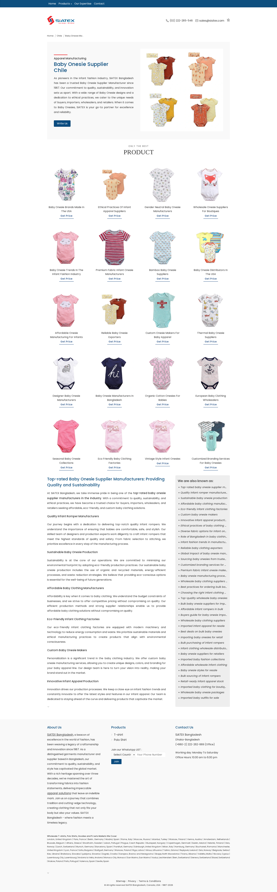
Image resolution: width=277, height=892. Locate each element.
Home (52, 3)
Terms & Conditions (150, 881)
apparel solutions (59, 793)
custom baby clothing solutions (125, 508)
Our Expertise (82, 3)
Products (64, 3)
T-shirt (118, 735)
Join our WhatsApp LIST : (126, 749)
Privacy (132, 881)
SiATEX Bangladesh (60, 735)
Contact (99, 3)
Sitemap (121, 881)
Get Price (66, 216)
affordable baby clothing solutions (68, 611)
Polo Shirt (120, 740)
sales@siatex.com (211, 20)
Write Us (62, 123)
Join (116, 761)
